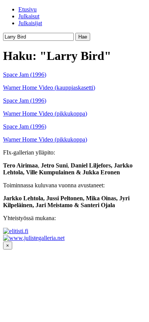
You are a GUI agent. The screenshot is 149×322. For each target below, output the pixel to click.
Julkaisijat (30, 23)
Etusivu (27, 9)
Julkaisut (28, 16)
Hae (82, 37)
